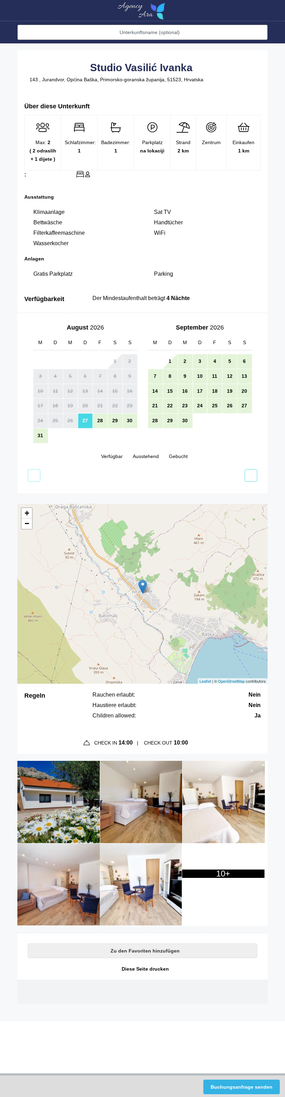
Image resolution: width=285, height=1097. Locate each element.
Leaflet (205, 681)
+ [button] (27, 513)
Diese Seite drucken (144, 969)
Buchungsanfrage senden (241, 1087)
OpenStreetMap (231, 681)
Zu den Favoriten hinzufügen (144, 951)
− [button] (27, 523)
